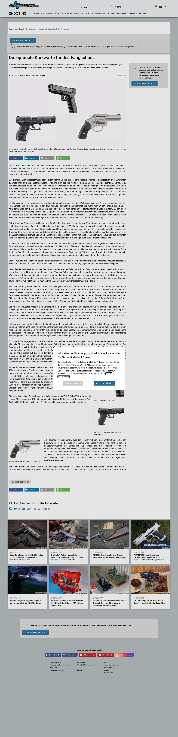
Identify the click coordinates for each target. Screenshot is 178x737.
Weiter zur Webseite (104, 383)
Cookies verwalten (73, 383)
